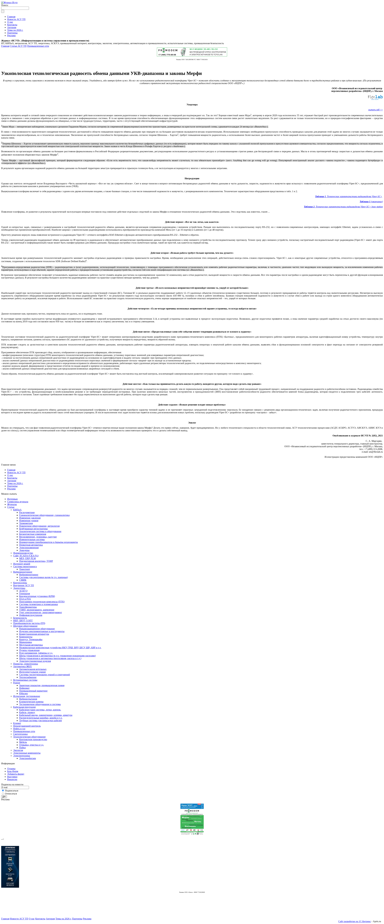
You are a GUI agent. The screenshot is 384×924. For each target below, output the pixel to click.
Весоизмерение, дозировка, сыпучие (38, 536)
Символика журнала (17, 501)
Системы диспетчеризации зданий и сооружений (44, 674)
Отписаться (11, 793)
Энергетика (19, 588)
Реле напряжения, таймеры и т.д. (36, 653)
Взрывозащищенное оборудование (37, 628)
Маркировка (25, 642)
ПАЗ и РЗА (25, 599)
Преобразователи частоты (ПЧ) (29, 623)
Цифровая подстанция (30, 615)
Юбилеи (23, 693)
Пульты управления (29, 650)
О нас (10, 475)
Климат (17, 723)
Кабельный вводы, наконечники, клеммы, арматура (45, 715)
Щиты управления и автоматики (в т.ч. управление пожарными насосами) (57, 655)
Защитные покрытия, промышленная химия (41, 685)
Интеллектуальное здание (32, 672)
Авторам (11, 480)
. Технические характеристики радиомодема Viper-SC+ (354, 196)
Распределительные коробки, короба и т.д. (40, 718)
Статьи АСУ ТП (18, 46)
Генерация (24, 593)
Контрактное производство (33, 739)
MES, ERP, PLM (27, 558)
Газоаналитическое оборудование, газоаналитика (44, 515)
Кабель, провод (27, 712)
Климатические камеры (31, 701)
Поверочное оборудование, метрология (39, 526)
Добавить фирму (15, 774)
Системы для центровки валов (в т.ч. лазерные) (43, 577)
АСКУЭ (23, 591)
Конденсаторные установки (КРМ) (37, 596)
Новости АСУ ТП (16, 472)
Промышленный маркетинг (33, 691)
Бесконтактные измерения (32, 534)
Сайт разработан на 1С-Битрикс (354, 921)
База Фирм (12, 771)
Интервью (12, 499)
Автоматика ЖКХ (22, 666)
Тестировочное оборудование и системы (40, 704)
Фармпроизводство (23, 553)
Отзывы (11, 768)
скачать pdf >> (375, 109)
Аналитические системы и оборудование (40, 531)
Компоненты (25, 636)
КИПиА (17, 509)
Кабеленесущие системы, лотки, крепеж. (40, 709)
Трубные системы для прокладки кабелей (40, 720)
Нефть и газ (19, 728)
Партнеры (12, 486)
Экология (18, 750)
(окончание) (376, 201)
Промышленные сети (38, 46)
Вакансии (12, 779)
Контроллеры (20, 582)
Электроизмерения (29, 547)
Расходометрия (26, 512)
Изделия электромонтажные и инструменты (41, 631)
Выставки (12, 776)
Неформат (24, 688)
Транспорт (24, 569)
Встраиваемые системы (25, 680)
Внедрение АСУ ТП (23, 585)
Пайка (22, 747)
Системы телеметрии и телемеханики (38, 604)
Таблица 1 (320, 196)
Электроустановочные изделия (35, 661)
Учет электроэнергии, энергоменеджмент (40, 612)
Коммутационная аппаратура (34, 634)
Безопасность (20, 618)
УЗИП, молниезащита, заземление (36, 609)
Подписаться (11, 790)
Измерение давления (29, 518)
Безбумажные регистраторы (33, 528)
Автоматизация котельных (32, 669)
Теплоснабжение (27, 677)
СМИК (22, 580)
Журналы (12, 504)
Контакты (12, 478)
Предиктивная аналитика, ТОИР (36, 561)
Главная (5, 46)
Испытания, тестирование (26, 696)
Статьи (10, 507)
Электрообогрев (27, 758)
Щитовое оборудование (25, 626)
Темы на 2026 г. (15, 483)
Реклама (11, 488)
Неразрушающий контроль (27, 726)
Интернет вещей (21, 564)
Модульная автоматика (31, 645)
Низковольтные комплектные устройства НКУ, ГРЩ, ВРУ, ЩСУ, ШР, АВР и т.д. (60, 647)
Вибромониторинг (22, 572)
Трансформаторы (28, 607)
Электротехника (21, 755)
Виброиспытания (28, 699)
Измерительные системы (32, 539)
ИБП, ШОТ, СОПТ (23, 620)
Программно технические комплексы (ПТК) (42, 601)
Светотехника (20, 734)
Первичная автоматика (31, 545)
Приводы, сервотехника (25, 663)
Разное (16, 682)
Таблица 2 (309, 206)
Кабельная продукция (24, 707)
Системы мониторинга (25, 566)
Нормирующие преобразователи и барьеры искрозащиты (48, 542)
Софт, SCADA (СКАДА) (26, 555)
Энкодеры (24, 550)
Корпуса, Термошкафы (30, 639)
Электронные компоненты (26, 753)
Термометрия (26, 523)
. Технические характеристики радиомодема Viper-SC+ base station (349, 206)
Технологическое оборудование (29, 736)
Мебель (23, 742)
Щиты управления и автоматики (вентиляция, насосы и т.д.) (50, 658)
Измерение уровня (28, 520)
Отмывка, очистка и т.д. (31, 745)
